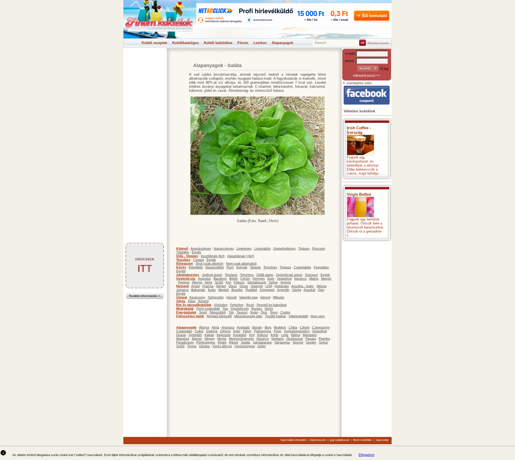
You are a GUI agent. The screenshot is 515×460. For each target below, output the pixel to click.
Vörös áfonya (222, 346)
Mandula (182, 339)
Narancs (300, 279)
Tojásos (304, 249)
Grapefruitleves (284, 249)
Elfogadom (366, 455)
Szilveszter (216, 297)
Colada (198, 260)
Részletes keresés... (379, 43)
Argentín (283, 290)
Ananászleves (200, 249)
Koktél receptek (154, 43)
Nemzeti (182, 286)
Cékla (293, 327)
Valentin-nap (248, 297)
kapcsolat (382, 439)
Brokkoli (280, 327)
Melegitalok (185, 309)
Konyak (241, 267)
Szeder (311, 342)
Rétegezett (184, 264)
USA (269, 286)
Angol (195, 286)
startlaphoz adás (359, 83)
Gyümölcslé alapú (289, 275)
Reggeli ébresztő (219, 316)
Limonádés (262, 249)
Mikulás (278, 297)
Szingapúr (267, 290)
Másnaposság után (248, 316)
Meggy (210, 339)
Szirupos (311, 275)
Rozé (250, 305)
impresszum (318, 439)
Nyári (254, 312)
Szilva (273, 282)
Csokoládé (184, 331)
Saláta (245, 342)
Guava (181, 335)
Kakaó (209, 335)
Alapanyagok (282, 43)
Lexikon (260, 43)
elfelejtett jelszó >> (366, 76)
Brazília (236, 290)
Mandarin (310, 335)
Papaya (183, 282)
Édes (192, 301)
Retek (222, 342)
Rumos (256, 309)
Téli (231, 312)
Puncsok (318, 249)
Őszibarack (294, 339)
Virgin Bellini (359, 194)
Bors (268, 327)
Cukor (199, 331)
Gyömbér (195, 335)
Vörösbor (220, 305)
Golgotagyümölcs (297, 331)
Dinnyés (259, 279)
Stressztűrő (217, 312)
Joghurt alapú (212, 275)
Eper (270, 279)
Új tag (384, 69)
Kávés (181, 267)
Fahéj (247, 331)
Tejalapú (231, 275)
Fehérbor (237, 305)
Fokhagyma (262, 331)
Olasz (233, 286)
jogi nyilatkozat (339, 439)
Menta (221, 339)
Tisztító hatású (275, 316)
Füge (277, 331)
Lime (284, 335)
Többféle (182, 252)
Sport (203, 312)
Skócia (321, 286)
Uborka (204, 346)
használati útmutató (293, 439)
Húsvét (231, 297)
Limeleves (244, 249)
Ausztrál (309, 290)
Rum (230, 267)
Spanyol (257, 286)
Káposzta (223, 335)
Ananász (204, 279)
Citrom (245, 279)
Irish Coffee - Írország (359, 130)
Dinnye (225, 331)
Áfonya (197, 282)
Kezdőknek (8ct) (213, 256)
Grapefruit (284, 279)
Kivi (228, 282)
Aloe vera (318, 316)
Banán (257, 327)
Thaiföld (251, 290)
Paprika (324, 339)
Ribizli (233, 342)
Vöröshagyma (244, 346)
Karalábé (240, 335)
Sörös (180, 301)
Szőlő (219, 282)
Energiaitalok (186, 312)
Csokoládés (302, 267)
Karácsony (197, 297)
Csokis (285, 312)
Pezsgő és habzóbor (272, 305)
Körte (274, 335)
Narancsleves (224, 249)
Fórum (242, 43)
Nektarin (277, 339)
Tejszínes (183, 260)
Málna (313, 279)
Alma (208, 282)
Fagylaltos (321, 267)
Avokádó (243, 327)
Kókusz (239, 282)
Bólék (233, 279)
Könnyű (182, 249)
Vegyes (285, 282)
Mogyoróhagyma (241, 339)
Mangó (326, 279)
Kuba (212, 290)
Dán (321, 290)
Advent (265, 297)
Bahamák (198, 290)
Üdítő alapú (264, 275)
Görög (296, 290)
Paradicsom (185, 342)
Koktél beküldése (218, 43)
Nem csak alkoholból (241, 264)
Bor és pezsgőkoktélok (193, 305)
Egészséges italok (190, 316)
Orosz (244, 286)
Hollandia (282, 286)
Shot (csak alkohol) (209, 264)
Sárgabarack (256, 282)
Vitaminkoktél (298, 316)
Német (221, 286)
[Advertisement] (144, 60)
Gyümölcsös (186, 279)
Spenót (298, 342)
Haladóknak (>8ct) (240, 256)
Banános (220, 279)
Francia (208, 286)
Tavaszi (242, 312)
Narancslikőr (214, 267)
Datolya (212, 331)
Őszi (264, 312)
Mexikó (223, 290)
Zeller (262, 346)
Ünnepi (181, 297)
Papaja (311, 339)
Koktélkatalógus (185, 43)
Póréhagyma (205, 342)
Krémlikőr (196, 267)
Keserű (203, 301)
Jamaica (182, 290)
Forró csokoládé (208, 309)
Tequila (255, 267)
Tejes (274, 312)
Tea (225, 309)
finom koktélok (362, 439)
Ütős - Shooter (187, 256)
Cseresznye (321, 327)
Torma (191, 346)
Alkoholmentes (187, 275)
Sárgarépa (282, 342)
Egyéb (196, 252)
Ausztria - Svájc (302, 286)
